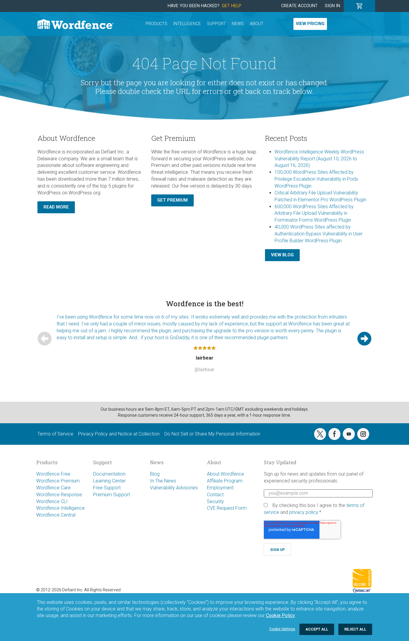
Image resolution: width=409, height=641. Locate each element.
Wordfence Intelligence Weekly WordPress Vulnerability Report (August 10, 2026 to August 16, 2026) (319, 158)
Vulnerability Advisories (174, 488)
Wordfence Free (53, 474)
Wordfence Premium (58, 481)
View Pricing (310, 23)
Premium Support (111, 494)
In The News (163, 481)
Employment (220, 488)
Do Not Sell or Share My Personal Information (212, 434)
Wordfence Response (59, 494)
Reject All (355, 629)
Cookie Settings (282, 629)
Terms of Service (55, 434)
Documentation (109, 474)
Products (156, 23)
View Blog (282, 255)
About (256, 23)
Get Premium (172, 200)
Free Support (107, 488)
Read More (56, 207)
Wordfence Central (55, 515)
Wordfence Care (53, 488)
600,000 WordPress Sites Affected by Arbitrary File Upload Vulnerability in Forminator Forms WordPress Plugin (314, 213)
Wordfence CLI (52, 501)
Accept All (316, 629)
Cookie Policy (280, 615)
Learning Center (109, 481)
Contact (215, 494)
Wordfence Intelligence (60, 508)
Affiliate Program (225, 481)
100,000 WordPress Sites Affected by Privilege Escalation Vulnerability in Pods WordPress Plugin (316, 179)
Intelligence (187, 23)
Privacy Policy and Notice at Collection (119, 434)
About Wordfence (225, 474)
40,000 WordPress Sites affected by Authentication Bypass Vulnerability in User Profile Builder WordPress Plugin (319, 233)
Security (215, 501)
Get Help (231, 5)
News (238, 23)
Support (216, 23)
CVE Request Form (227, 508)
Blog (155, 474)
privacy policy (303, 512)
